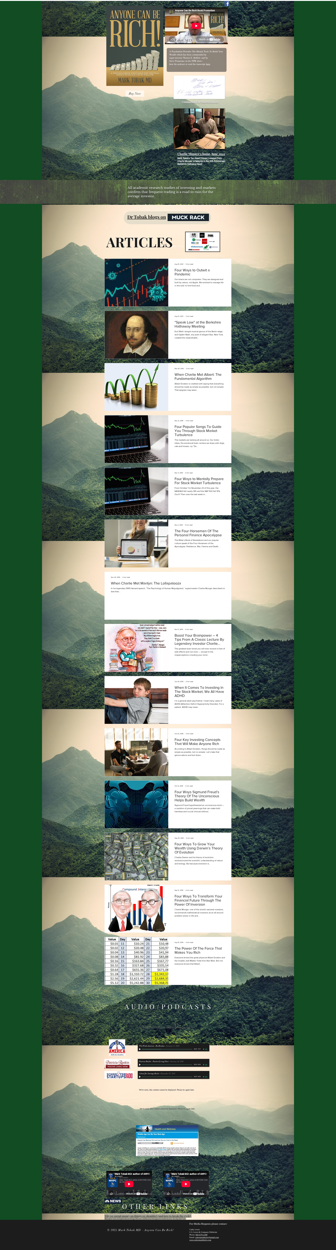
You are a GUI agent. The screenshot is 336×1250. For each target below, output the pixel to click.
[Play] (140, 1049)
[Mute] (204, 1049)
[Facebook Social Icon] (227, 3)
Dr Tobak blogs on (146, 217)
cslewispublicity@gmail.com (207, 1237)
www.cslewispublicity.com (200, 1240)
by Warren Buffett (208, 101)
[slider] (206, 1049)
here (208, 64)
